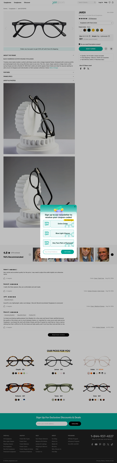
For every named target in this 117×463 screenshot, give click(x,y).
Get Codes (67, 252)
